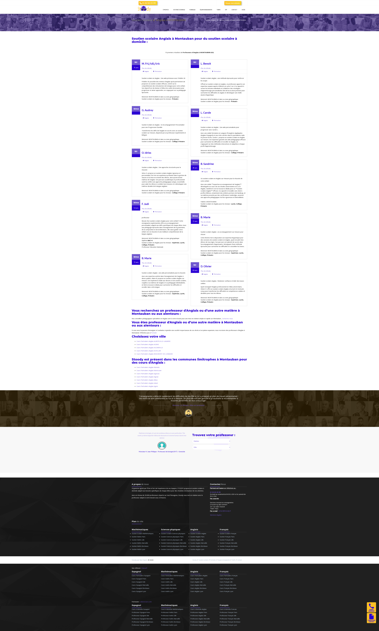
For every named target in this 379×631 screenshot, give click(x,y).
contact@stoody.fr (224, 511)
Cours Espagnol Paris (139, 579)
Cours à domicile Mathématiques (172, 609)
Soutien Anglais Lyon (197, 549)
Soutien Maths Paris (138, 537)
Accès (243, 10)
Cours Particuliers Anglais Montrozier (149, 370)
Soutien (179, 10)
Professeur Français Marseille (230, 619)
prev (148, 452)
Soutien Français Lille (227, 540)
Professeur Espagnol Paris (141, 612)
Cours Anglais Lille (196, 582)
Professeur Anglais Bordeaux (200, 622)
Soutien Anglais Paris (197, 537)
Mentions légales (216, 515)
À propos (166, 10)
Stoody (194, 560)
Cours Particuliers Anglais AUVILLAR (148, 351)
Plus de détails (147, 68)
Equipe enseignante (224, 560)
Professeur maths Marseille (170, 619)
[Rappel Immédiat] (371, 612)
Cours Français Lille (226, 582)
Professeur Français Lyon (228, 625)
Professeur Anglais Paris (198, 612)
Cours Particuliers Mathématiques (172, 576)
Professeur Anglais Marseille (200, 619)
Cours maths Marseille (168, 585)
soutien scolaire (221, 38)
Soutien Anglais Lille (197, 540)
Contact (234, 10)
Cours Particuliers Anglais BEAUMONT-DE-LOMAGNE (154, 354)
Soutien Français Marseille (228, 543)
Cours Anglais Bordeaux (198, 588)
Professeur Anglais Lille (198, 615)
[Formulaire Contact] (371, 622)
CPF (226, 10)
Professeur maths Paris (169, 612)
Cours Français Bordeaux (228, 588)
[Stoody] (145, 9)
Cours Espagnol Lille (138, 582)
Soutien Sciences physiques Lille (172, 540)
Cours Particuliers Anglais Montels (147, 367)
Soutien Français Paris (227, 537)
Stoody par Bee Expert (139, 560)
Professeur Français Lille (228, 615)
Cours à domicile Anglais (198, 609)
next (171, 452)
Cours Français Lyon (226, 591)
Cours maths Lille (167, 582)
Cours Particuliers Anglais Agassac (148, 374)
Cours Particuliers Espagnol (141, 576)
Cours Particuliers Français (229, 576)
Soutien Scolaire (142, 20)
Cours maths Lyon (167, 591)
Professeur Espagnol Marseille (142, 619)
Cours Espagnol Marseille (140, 585)
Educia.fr (144, 568)
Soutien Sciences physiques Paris (172, 537)
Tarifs (218, 10)
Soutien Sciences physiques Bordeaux (174, 546)
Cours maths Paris (167, 579)
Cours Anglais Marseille (198, 585)
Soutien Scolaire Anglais (198, 533)
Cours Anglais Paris (196, 579)
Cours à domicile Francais (228, 609)
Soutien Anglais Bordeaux (199, 546)
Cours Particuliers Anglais (198, 576)
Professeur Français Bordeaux (230, 622)
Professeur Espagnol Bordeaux (142, 622)
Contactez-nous (227, 318)
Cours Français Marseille (228, 585)
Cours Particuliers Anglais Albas (147, 380)
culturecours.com (146, 602)
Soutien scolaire (203, 560)
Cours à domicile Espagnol (140, 609)
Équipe (206, 10)
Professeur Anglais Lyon (198, 625)
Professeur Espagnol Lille (140, 615)
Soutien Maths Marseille (140, 543)
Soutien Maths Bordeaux (140, 546)
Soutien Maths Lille (138, 540)
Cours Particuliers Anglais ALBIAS (147, 344)
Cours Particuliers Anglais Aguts (147, 386)
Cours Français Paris (226, 579)
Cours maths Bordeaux (169, 588)
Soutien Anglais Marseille (198, 543)
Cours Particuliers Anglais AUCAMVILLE (149, 348)
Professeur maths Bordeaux (170, 622)
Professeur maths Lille (168, 615)
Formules (192, 10)
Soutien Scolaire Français (228, 533)
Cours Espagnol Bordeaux (140, 588)
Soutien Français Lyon (227, 549)
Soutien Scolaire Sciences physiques (173, 533)
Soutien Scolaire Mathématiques (142, 533)
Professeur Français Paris (228, 612)
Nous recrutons (232, 3)
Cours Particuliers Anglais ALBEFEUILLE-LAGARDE (153, 341)
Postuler (154, 333)
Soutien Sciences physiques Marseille (173, 543)
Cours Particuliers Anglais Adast (147, 383)
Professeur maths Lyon (169, 625)
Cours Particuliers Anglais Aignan (147, 377)
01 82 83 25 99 (149, 3)
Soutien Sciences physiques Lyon (172, 549)
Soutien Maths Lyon (138, 549)
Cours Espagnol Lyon (139, 591)
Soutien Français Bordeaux (229, 546)
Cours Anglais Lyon (196, 591)
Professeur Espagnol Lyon (141, 625)
